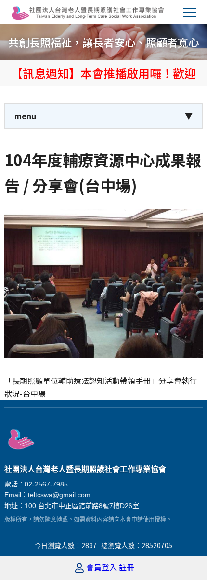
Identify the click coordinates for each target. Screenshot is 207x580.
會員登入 (101, 568)
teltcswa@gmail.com (59, 495)
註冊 (126, 568)
